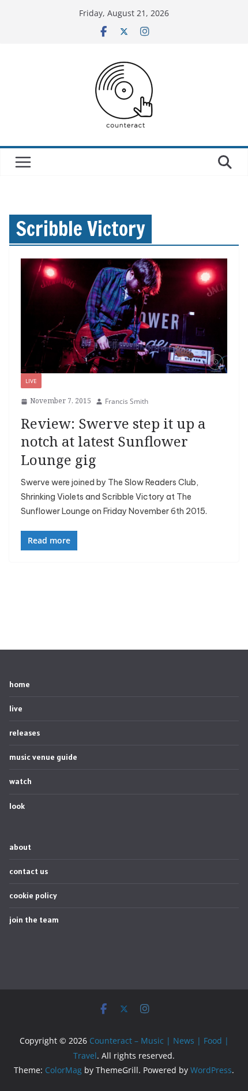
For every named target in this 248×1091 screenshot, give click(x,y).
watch (20, 781)
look (17, 806)
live (31, 381)
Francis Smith (126, 401)
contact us (28, 871)
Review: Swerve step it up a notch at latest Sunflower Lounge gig (113, 441)
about (20, 847)
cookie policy (33, 895)
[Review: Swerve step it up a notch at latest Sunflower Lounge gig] (124, 315)
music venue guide (43, 757)
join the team (34, 919)
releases (24, 733)
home (19, 684)
